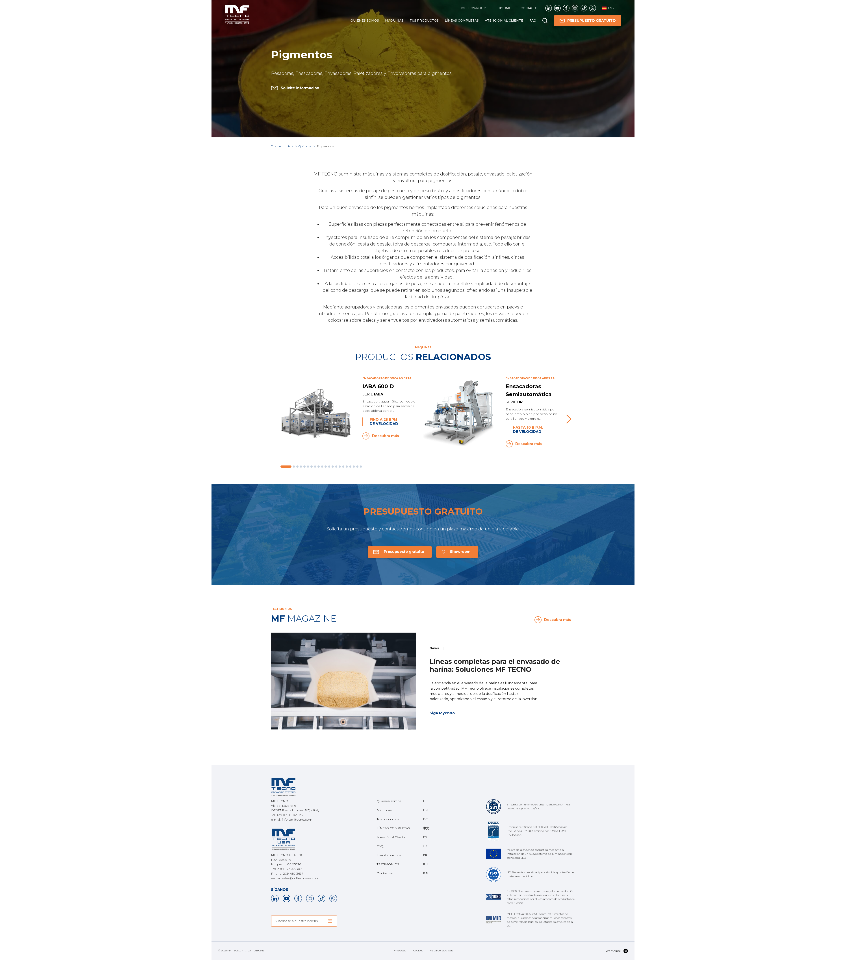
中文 (426, 828)
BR (425, 873)
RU (425, 864)
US (425, 846)
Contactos (530, 8)
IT (424, 801)
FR (425, 855)
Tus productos (424, 20)
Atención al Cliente (504, 20)
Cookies (418, 950)
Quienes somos (365, 20)
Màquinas (394, 20)
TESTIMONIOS (503, 8)
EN (425, 810)
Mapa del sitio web (441, 950)
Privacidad (399, 950)
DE (425, 819)
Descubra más (385, 436)
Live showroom (473, 8)
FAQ (532, 20)
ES (425, 837)
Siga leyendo (442, 713)
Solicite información (300, 88)
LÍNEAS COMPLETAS (462, 20)
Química (305, 146)
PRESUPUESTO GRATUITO (591, 20)
